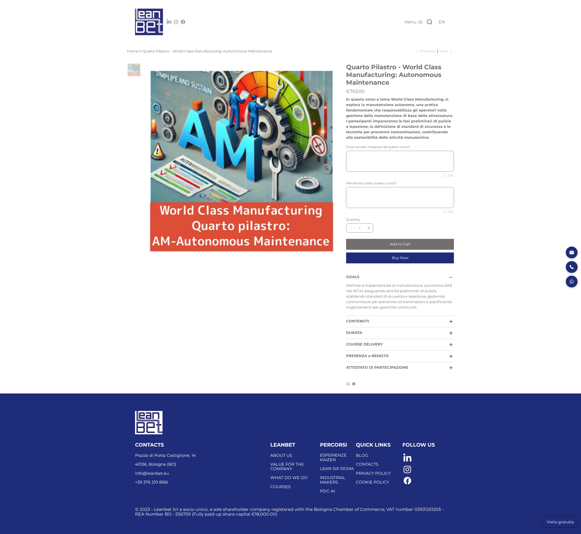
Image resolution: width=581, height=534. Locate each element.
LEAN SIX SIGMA (337, 468)
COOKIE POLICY (372, 482)
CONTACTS (367, 464)
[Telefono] (572, 267)
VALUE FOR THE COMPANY (287, 466)
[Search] (430, 22)
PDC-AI (327, 491)
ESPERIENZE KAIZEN (333, 457)
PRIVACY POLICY (373, 473)
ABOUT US (281, 455)
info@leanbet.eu (152, 473)
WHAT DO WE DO (289, 477)
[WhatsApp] (348, 384)
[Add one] (368, 227)
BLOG (362, 455)
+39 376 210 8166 (151, 482)
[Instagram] (176, 22)
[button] (560, 522)
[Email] (572, 252)
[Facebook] (183, 22)
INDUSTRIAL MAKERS (332, 480)
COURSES (280, 486)
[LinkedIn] (169, 22)
